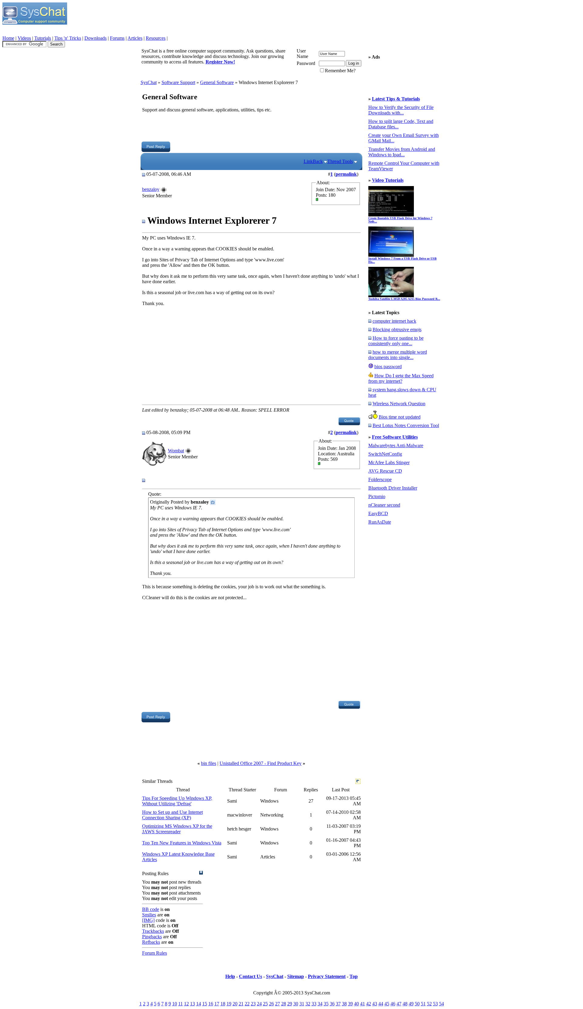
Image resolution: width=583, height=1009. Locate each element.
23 (253, 1003)
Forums (117, 38)
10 (174, 1003)
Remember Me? (340, 70)
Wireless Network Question (399, 403)
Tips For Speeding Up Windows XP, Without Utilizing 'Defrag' (177, 801)
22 (247, 1003)
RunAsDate (379, 522)
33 (314, 1003)
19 (229, 1003)
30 (295, 1003)
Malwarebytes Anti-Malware (395, 445)
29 (289, 1003)
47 (399, 1003)
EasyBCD (378, 513)
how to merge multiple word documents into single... (397, 354)
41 (362, 1003)
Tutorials (42, 38)
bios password (388, 366)
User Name (302, 53)
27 (277, 1003)
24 (259, 1003)
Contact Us (250, 976)
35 (326, 1003)
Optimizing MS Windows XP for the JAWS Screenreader (177, 829)
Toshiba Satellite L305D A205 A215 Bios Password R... (404, 299)
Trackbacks (153, 931)
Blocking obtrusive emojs (397, 329)
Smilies (149, 914)
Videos (24, 38)
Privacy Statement (327, 976)
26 (271, 1003)
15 (204, 1003)
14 (198, 1003)
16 (210, 1003)
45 (386, 1003)
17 (216, 1003)
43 (374, 1003)
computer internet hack (394, 321)
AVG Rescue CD (385, 471)
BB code (150, 909)
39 (350, 1003)
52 (429, 1003)
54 (441, 1003)
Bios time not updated (400, 417)
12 (186, 1003)
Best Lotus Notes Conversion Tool (406, 425)
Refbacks (151, 942)
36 (332, 1003)
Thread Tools (340, 161)
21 (241, 1003)
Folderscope (380, 479)
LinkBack (313, 161)
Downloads (95, 38)
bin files (208, 763)
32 (307, 1003)
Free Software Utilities (395, 437)
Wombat (176, 450)
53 (435, 1003)
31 (301, 1003)
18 (222, 1003)
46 (392, 1003)
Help (230, 976)
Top (353, 976)
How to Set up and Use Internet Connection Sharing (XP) (172, 815)
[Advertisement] (251, 127)
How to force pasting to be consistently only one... (396, 340)
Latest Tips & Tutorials (396, 98)
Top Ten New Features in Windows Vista (181, 842)
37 (338, 1003)
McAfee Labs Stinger (389, 462)
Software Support (178, 82)
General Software (217, 82)
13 (192, 1003)
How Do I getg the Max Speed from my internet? (401, 378)
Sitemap (295, 976)
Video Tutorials (388, 180)
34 (320, 1003)
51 (423, 1003)
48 (405, 1003)
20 (235, 1003)
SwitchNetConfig (385, 454)
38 (344, 1003)
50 (417, 1003)
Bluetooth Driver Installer (392, 488)
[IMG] (148, 920)
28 (283, 1003)
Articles (135, 38)
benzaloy (150, 189)
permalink (346, 174)
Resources (155, 38)
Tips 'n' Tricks (67, 38)
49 (411, 1003)
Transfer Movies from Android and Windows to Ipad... (401, 152)
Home (8, 38)
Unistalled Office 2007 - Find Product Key (261, 763)
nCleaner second (384, 505)
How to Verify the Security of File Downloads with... (401, 110)
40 (356, 1003)
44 (380, 1003)
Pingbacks (152, 936)
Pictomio (376, 496)
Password (306, 63)
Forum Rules (154, 953)
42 (368, 1003)
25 (265, 1003)
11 (180, 1003)
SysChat (149, 82)
